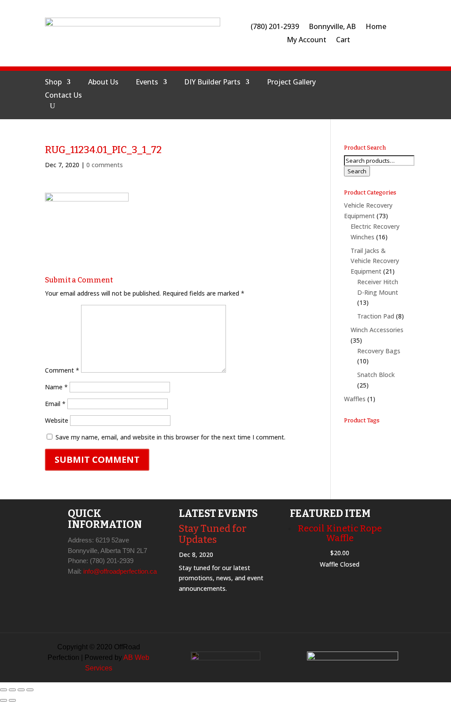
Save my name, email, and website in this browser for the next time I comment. (170, 437)
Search (356, 171)
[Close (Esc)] (29, 689)
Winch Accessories (377, 330)
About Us (103, 83)
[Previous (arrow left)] (3, 700)
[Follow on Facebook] (339, 93)
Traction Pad (375, 316)
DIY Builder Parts (212, 83)
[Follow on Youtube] (382, 93)
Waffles (355, 399)
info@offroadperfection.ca (120, 571)
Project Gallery (291, 83)
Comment (62, 370)
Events (147, 83)
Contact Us (63, 96)
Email (55, 403)
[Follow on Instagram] (361, 93)
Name (56, 387)
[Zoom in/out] (3, 689)
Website (56, 420)
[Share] (21, 689)
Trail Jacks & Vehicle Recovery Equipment (375, 261)
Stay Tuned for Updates (213, 534)
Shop (53, 83)
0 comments (104, 165)
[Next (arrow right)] (12, 700)
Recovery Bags (378, 351)
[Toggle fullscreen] (12, 689)
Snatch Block (376, 374)
